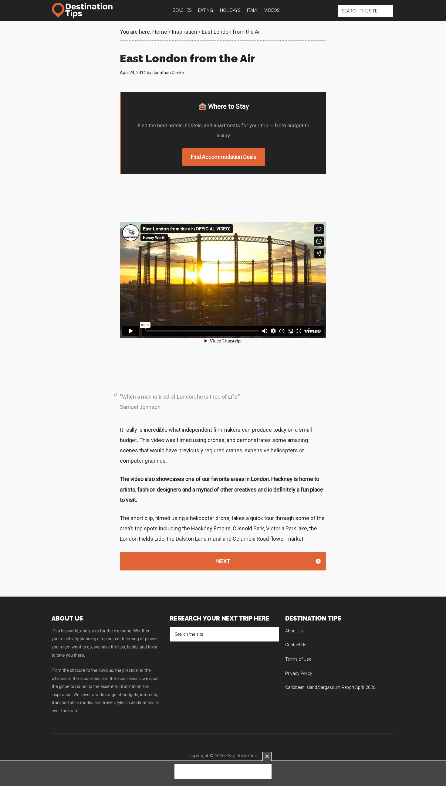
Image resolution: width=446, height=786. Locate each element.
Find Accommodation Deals (224, 157)
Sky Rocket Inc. (243, 755)
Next (223, 561)
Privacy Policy (298, 673)
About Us (294, 630)
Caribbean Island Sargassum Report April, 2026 (330, 687)
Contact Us (295, 644)
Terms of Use (298, 659)
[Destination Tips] (83, 10)
